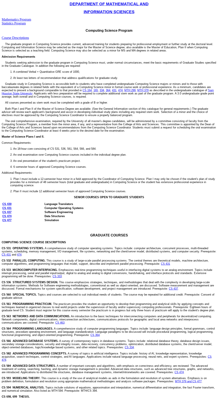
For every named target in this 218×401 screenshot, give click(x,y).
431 (114, 90)
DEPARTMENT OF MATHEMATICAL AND (109, 4)
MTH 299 (130, 90)
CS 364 (95, 335)
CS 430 (6, 204)
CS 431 (6, 208)
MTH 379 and (183, 381)
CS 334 (129, 347)
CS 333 (57, 276)
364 (108, 90)
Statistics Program (14, 23)
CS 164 (87, 90)
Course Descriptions (15, 38)
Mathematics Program (16, 19)
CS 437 (6, 212)
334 (102, 90)
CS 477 (6, 220)
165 (95, 90)
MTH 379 (143, 90)
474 (120, 90)
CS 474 (6, 216)
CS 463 (60, 322)
